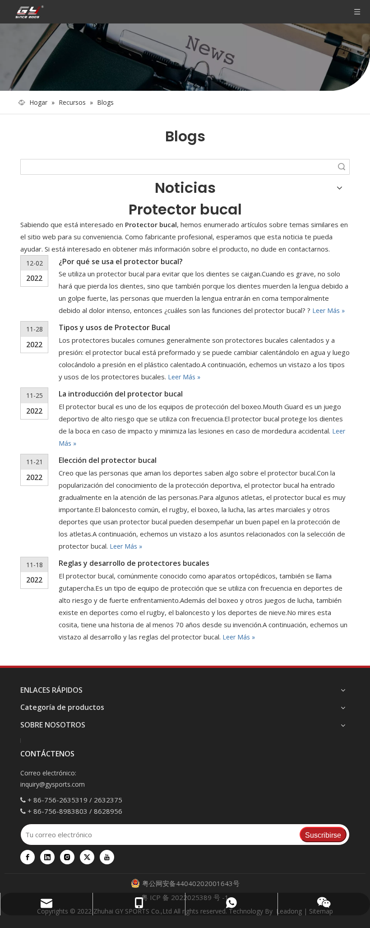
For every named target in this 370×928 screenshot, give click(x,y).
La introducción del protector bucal (121, 394)
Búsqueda (341, 166)
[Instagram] (67, 857)
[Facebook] (27, 857)
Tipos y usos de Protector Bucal (114, 327)
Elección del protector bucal (108, 460)
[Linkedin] (47, 857)
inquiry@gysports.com (52, 784)
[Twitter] (87, 857)
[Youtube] (107, 857)
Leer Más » (328, 310)
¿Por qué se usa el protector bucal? (121, 261)
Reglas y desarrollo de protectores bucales (134, 563)
